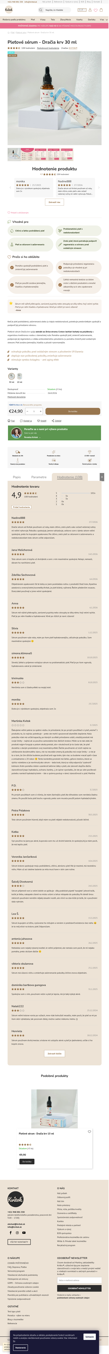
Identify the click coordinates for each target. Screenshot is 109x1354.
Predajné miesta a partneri (69, 1225)
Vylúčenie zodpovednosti (19, 1299)
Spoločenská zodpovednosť (69, 1217)
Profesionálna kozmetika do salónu (73, 1237)
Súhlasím (89, 1336)
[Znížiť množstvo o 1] (27, 411)
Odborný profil (63, 1197)
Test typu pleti (14, 1311)
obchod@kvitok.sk (16, 1224)
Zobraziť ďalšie (54, 1053)
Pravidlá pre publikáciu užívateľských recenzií (28, 1295)
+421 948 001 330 (15, 2)
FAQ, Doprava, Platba (17, 1267)
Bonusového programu (32, 405)
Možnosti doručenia (17, 397)
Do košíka (72, 411)
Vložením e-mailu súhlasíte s (73, 1296)
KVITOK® (73, 48)
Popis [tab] (17, 477)
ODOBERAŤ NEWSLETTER (79, 1289)
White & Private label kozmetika (71, 1241)
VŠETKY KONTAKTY (19, 1242)
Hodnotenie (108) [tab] (70, 477)
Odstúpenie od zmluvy (18, 1279)
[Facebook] (11, 1233)
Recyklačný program (66, 1245)
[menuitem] (14, 19)
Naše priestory (63, 1205)
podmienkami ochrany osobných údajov (73, 1298)
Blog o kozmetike (15, 1319)
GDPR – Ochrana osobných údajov (23, 1283)
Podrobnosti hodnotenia (48, 48)
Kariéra (60, 1221)
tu (14, 1341)
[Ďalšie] (99, 187)
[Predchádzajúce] (10, 187)
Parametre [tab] (39, 477)
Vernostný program (16, 1271)
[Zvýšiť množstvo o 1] (41, 411)
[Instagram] (17, 1233)
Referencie (12, 1323)
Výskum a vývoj (64, 1229)
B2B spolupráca (64, 1233)
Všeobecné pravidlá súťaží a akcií (22, 1291)
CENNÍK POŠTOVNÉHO (18, 1263)
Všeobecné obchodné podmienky (23, 1275)
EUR (81, 10)
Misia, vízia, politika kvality (69, 1209)
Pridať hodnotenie (21, 507)
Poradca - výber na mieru (19, 1315)
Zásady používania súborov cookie (23, 1287)
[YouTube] (24, 1233)
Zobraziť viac (54, 202)
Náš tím (60, 1201)
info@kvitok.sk (30, 2)
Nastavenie (20, 1347)
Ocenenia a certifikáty (67, 1213)
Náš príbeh (62, 1193)
